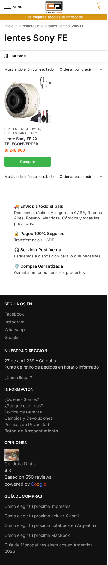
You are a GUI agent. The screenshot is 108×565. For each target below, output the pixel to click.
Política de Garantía (23, 411)
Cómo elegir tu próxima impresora (37, 506)
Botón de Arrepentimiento (31, 430)
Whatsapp (14, 329)
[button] (99, 7)
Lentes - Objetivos (22, 129)
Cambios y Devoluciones (28, 418)
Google (11, 337)
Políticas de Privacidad (26, 424)
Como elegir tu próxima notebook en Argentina (50, 525)
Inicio (9, 26)
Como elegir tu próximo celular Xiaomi (41, 515)
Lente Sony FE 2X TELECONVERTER (21, 141)
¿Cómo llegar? (18, 377)
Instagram (14, 321)
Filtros (19, 56)
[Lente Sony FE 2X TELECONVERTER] (27, 100)
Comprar (27, 161)
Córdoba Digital (21, 463)
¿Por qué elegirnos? (23, 405)
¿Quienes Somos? (21, 399)
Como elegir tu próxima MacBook (37, 535)
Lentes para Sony (20, 133)
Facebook (14, 313)
